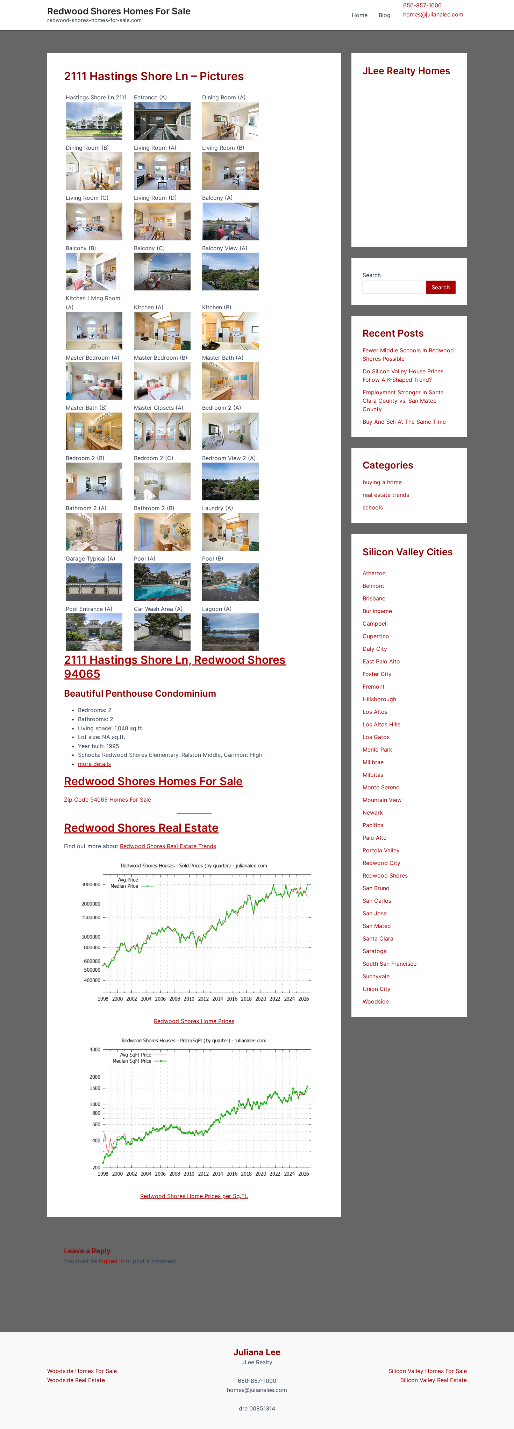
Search (372, 275)
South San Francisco (390, 963)
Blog (385, 15)
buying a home (382, 482)
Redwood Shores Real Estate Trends (168, 846)
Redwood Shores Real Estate (141, 828)
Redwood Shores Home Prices (194, 1021)
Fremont (374, 686)
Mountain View (382, 799)
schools (373, 507)
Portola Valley (381, 850)
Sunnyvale (376, 976)
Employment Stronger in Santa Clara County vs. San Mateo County (403, 401)
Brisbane (374, 598)
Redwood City (381, 862)
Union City (377, 988)
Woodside (376, 1001)
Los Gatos (376, 736)
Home (359, 15)
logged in (111, 1261)
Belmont (373, 585)
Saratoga (375, 951)
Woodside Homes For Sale (82, 1370)
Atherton (374, 573)
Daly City (375, 648)
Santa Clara (378, 938)
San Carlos (377, 900)
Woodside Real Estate (76, 1380)
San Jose (375, 913)
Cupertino (376, 636)
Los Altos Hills (381, 724)
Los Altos (375, 711)
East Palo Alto (381, 661)
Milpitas (373, 774)
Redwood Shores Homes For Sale (119, 11)
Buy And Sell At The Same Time (404, 421)
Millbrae (373, 762)
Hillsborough (379, 699)
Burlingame (377, 610)
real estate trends (386, 494)
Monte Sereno (381, 787)
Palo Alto (375, 837)
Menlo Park (377, 749)
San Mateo (377, 925)
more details (94, 763)
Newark (373, 812)
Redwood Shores (385, 875)
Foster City (377, 673)
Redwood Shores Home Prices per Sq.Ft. (194, 1195)
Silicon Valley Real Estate (433, 1380)
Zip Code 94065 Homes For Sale (107, 799)
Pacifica (373, 825)
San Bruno (376, 888)
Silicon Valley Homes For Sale (427, 1370)
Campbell (375, 623)
